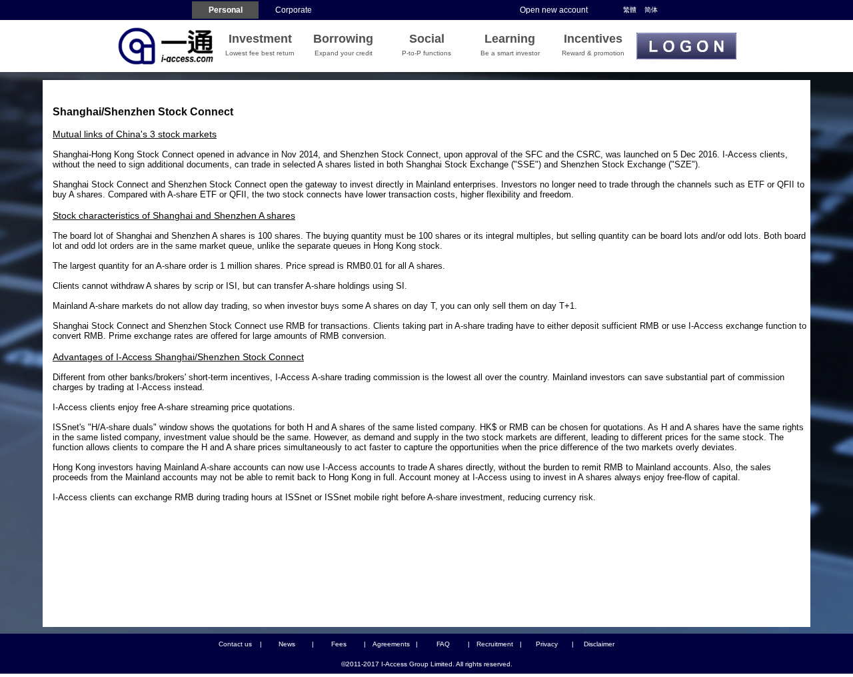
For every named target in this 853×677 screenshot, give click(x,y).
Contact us (235, 644)
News (287, 644)
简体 (651, 9)
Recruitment (494, 644)
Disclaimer (599, 644)
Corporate (293, 10)
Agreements (391, 644)
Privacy (547, 644)
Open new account (554, 10)
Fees (339, 644)
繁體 (629, 9)
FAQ (443, 644)
